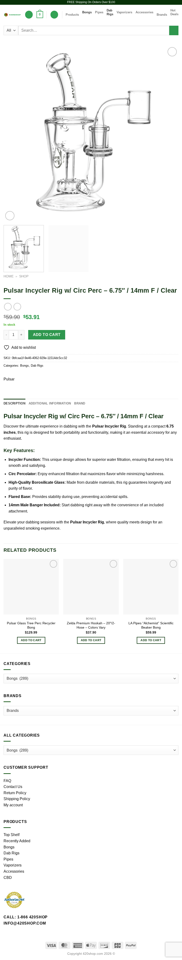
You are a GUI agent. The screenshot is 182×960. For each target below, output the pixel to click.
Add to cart (47, 335)
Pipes (99, 12)
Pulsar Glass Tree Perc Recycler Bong (31, 625)
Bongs (87, 12)
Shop (23, 276)
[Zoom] (9, 215)
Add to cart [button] (31, 640)
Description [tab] (14, 403)
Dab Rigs (110, 12)
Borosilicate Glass (48, 482)
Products (72, 14)
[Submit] (173, 30)
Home (9, 276)
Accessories (144, 12)
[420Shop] (12, 14)
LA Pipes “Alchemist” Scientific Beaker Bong (150, 625)
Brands (162, 14)
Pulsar (9, 379)
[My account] (54, 15)
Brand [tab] (79, 403)
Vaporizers (124, 12)
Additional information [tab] (50, 403)
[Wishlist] (29, 15)
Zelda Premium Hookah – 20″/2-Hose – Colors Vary (91, 625)
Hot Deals (174, 12)
